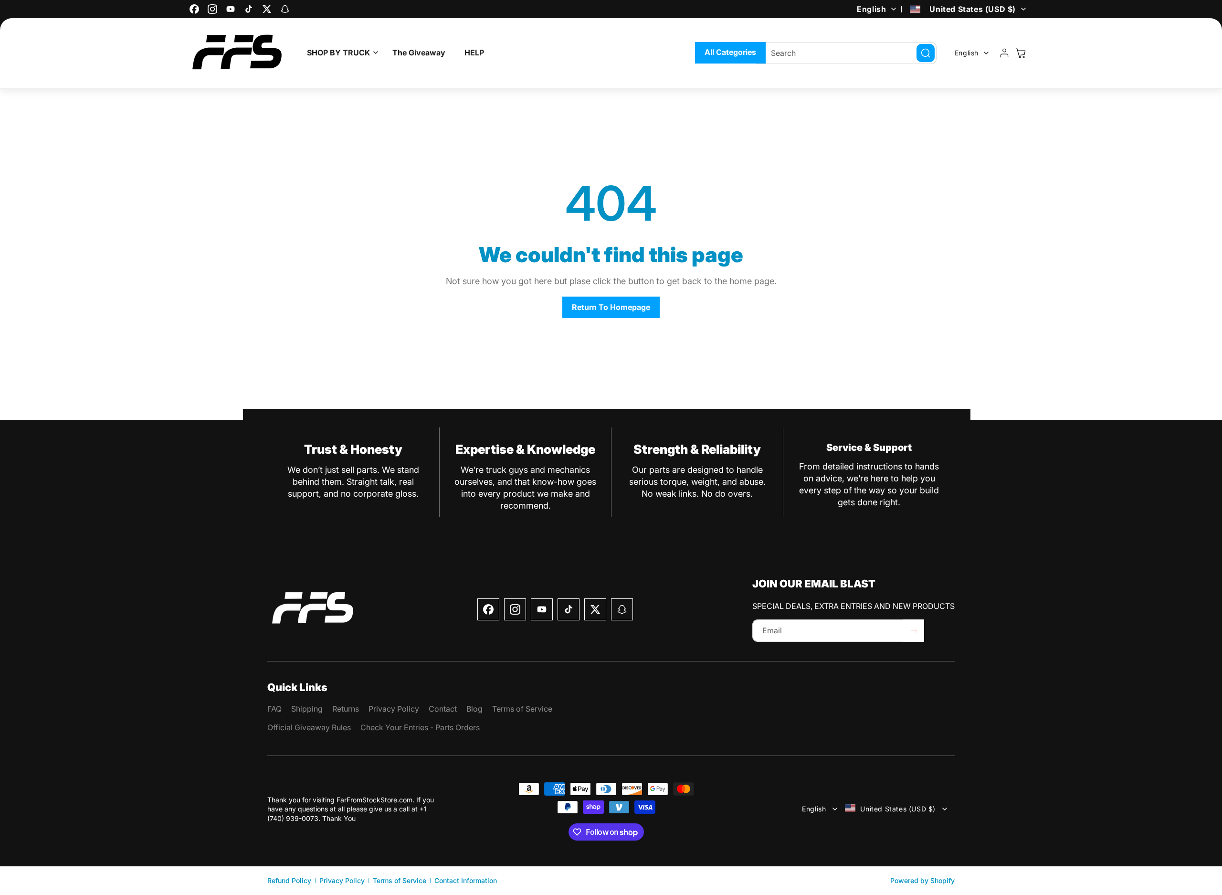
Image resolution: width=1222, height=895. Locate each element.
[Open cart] (1020, 53)
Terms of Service (399, 880)
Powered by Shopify (922, 880)
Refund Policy (289, 880)
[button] (340, 53)
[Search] (925, 53)
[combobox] (846, 53)
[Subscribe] (913, 630)
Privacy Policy (342, 880)
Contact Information (465, 880)
